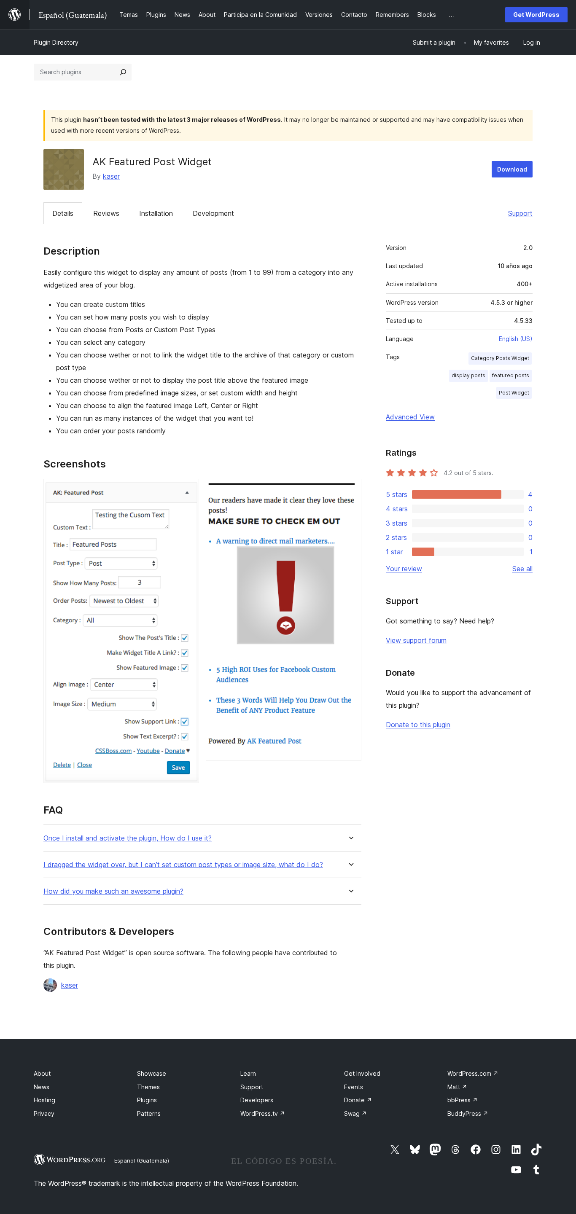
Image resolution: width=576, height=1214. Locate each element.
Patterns (149, 1113)
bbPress (462, 1100)
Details (62, 213)
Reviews (106, 213)
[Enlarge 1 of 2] (187, 490)
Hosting (44, 1100)
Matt (457, 1086)
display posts (468, 375)
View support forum (416, 640)
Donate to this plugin (418, 724)
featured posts (510, 375)
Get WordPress (536, 14)
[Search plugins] (123, 72)
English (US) (516, 338)
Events (353, 1086)
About (42, 1073)
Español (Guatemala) (141, 1160)
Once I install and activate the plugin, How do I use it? (127, 838)
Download (512, 169)
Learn (248, 1073)
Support (520, 213)
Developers (256, 1100)
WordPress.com (472, 1073)
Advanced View (410, 417)
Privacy (44, 1113)
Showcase (151, 1073)
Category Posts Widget (500, 358)
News (41, 1086)
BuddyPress (467, 1113)
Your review (404, 568)
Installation (156, 213)
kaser (111, 176)
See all (522, 568)
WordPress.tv (262, 1113)
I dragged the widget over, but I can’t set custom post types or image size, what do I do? (183, 865)
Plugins (147, 1100)
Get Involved (362, 1073)
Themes (148, 1086)
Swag (355, 1113)
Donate (358, 1100)
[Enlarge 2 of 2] (350, 490)
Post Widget (514, 392)
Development (213, 213)
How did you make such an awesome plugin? (113, 891)
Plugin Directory (56, 42)
